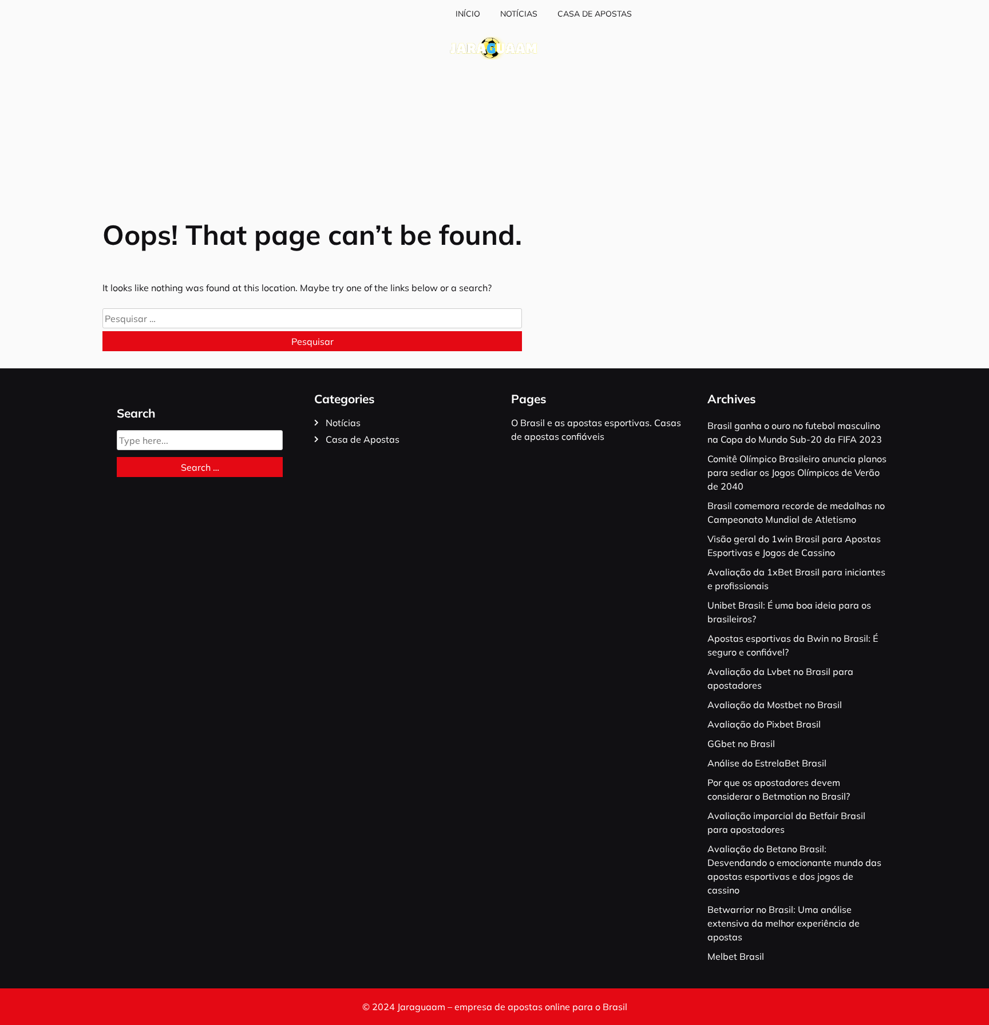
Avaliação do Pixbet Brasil (764, 724)
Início (468, 14)
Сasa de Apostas (594, 14)
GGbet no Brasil (741, 743)
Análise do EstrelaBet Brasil (766, 763)
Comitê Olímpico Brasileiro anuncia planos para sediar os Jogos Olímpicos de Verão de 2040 (797, 472)
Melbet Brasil (735, 956)
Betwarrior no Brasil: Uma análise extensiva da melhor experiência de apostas (783, 923)
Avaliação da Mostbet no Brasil (774, 704)
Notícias (518, 14)
